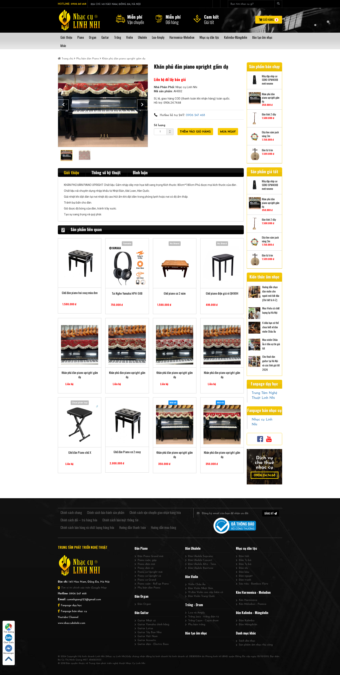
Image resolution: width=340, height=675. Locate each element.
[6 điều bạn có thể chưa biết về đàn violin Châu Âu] (254, 327)
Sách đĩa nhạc (247, 641)
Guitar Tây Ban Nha (150, 632)
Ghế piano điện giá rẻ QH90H (222, 293)
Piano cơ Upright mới (150, 572)
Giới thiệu (71, 172)
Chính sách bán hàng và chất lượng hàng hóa (87, 527)
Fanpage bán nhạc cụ (74, 611)
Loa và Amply (196, 612)
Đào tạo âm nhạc (196, 633)
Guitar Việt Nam (148, 636)
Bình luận (140, 172)
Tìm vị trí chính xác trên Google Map (83, 587)
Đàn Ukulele (192, 548)
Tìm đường (9, 632)
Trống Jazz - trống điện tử (203, 616)
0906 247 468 (195, 115)
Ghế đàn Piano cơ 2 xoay (127, 452)
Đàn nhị (243, 568)
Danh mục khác (246, 633)
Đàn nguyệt (246, 576)
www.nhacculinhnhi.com (71, 623)
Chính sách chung (71, 512)
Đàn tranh (245, 580)
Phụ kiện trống (196, 624)
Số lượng (159, 125)
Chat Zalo (9, 643)
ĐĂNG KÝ (269, 513)
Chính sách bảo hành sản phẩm (105, 512)
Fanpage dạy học (71, 605)
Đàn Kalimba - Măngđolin (252, 612)
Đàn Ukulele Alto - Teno (202, 564)
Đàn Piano (141, 548)
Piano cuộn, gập (147, 560)
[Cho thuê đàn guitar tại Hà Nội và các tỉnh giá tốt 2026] (254, 361)
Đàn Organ (141, 596)
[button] (63, 105)
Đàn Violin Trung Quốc (201, 596)
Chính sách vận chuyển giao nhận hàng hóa (155, 512)
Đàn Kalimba (246, 620)
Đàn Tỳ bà (245, 560)
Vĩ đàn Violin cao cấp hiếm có (205, 592)
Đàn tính (244, 556)
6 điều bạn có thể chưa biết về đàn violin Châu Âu (270, 327)
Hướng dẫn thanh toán (132, 527)
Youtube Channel (68, 617)
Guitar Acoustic (147, 640)
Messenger (8, 653)
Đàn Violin (191, 576)
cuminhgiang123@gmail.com (84, 599)
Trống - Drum (194, 604)
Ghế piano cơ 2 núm (175, 293)
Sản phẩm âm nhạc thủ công (256, 645)
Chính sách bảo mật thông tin (120, 520)
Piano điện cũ (145, 568)
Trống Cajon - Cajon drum (203, 620)
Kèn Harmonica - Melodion (253, 592)
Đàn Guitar (142, 612)
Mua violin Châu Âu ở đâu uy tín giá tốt (271, 344)
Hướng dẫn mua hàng (163, 527)
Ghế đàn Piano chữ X (79, 452)
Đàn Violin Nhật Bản (200, 588)
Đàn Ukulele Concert (200, 560)
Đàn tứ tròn (267, 150)
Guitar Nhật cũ (147, 620)
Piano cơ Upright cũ (149, 576)
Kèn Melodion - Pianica (252, 604)
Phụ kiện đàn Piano (87, 58)
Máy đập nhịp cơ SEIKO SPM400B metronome (270, 79)
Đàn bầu (244, 572)
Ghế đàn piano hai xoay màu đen (80, 293)
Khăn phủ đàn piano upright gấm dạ (80, 375)
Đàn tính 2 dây (269, 114)
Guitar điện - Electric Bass (153, 644)
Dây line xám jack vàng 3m (270, 134)
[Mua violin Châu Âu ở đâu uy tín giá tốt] (254, 344)
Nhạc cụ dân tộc (246, 548)
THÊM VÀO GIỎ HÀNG (195, 131)
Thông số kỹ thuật (106, 172)
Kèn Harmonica (248, 600)
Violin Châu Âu (196, 584)
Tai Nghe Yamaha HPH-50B (127, 293)
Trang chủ (67, 58)
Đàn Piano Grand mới (150, 556)
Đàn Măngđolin (248, 624)
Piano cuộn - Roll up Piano (153, 584)
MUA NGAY (228, 131)
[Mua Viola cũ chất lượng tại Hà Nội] (254, 313)
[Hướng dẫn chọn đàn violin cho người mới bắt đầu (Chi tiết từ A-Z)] (254, 291)
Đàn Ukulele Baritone (200, 568)
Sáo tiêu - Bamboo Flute (253, 584)
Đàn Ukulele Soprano (200, 556)
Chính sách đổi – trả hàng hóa (78, 520)
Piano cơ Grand (147, 580)
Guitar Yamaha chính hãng (153, 624)
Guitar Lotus (145, 628)
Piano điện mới (146, 564)
